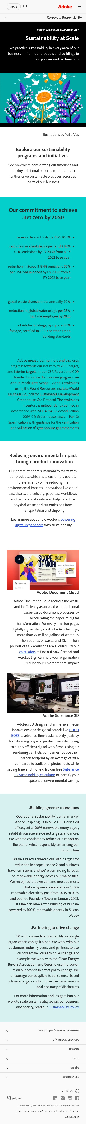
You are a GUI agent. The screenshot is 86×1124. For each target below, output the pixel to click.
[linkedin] (55, 1098)
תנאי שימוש (25, 1105)
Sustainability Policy (64, 1007)
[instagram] (70, 1098)
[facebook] (77, 1098)
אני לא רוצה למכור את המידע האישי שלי (36, 1111)
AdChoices (70, 1117)
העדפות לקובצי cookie (68, 1111)
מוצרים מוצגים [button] (71, 1077)
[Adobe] (64, 6)
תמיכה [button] (75, 1058)
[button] (25, 6)
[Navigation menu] (79, 6)
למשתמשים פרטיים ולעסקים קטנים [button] (59, 1030)
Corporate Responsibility (64, 18)
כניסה (13, 6)
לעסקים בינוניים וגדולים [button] (66, 1039)
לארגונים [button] (74, 1049)
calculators (27, 652)
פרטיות (36, 1105)
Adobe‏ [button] (75, 1067)
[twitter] (63, 1098)
